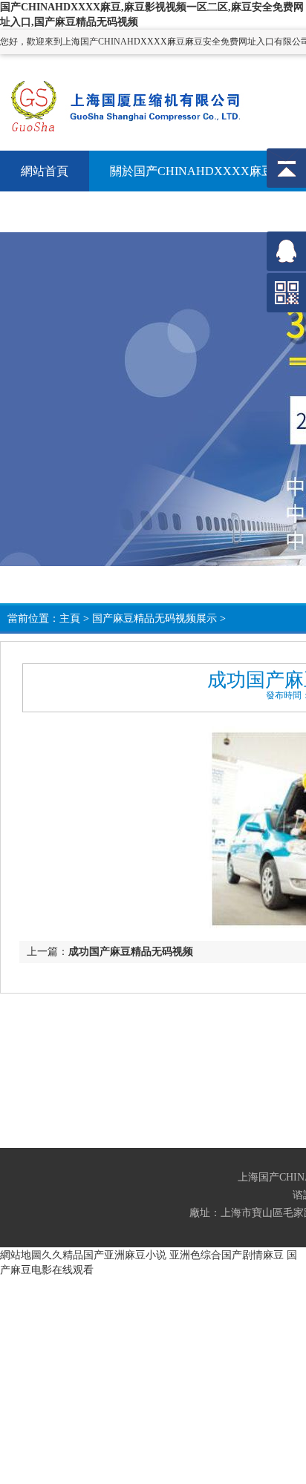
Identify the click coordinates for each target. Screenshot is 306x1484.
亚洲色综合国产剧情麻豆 (226, 1255)
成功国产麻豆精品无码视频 (130, 951)
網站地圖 (21, 1255)
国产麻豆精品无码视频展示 (154, 618)
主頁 (69, 618)
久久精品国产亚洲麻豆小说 (104, 1255)
